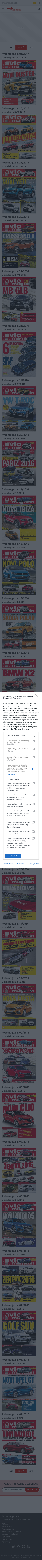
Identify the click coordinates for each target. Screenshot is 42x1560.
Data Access (21, 864)
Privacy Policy (34, 864)
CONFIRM (13, 856)
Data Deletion (8, 864)
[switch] (33, 741)
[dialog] (21, 780)
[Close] (38, 696)
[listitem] (21, 736)
